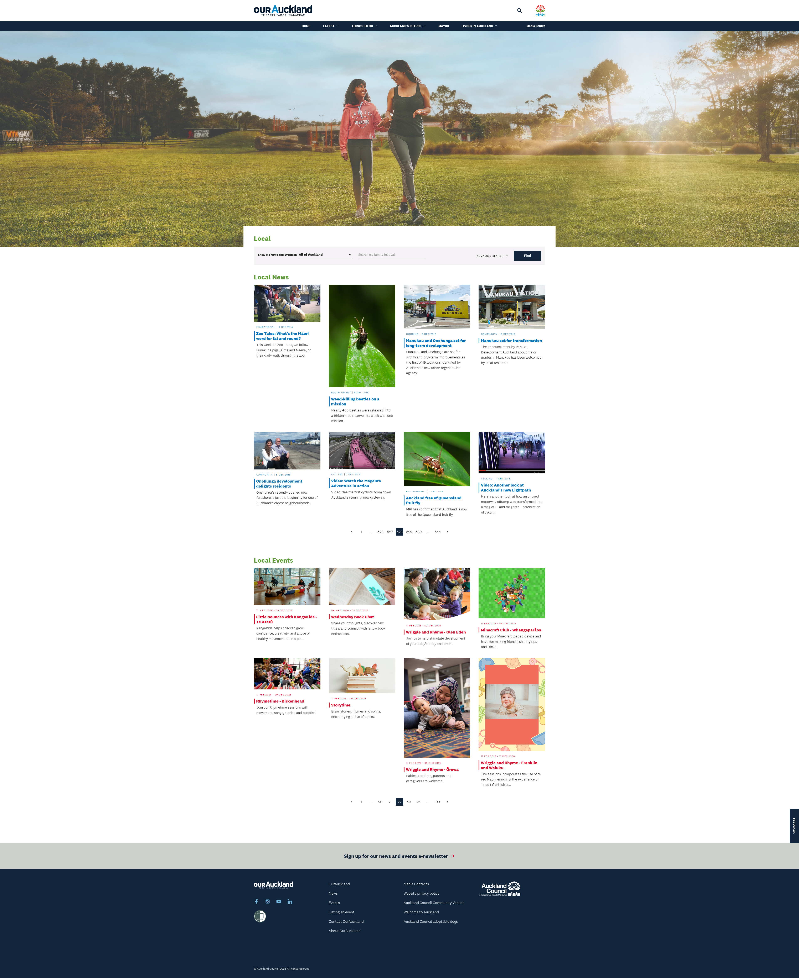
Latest (329, 26)
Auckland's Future (406, 26)
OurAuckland (339, 884)
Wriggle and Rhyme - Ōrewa (432, 769)
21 (390, 802)
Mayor (443, 26)
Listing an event (341, 912)
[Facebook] (256, 902)
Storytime (340, 705)
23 (409, 802)
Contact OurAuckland (346, 921)
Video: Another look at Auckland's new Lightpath (506, 488)
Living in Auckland (477, 26)
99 (438, 802)
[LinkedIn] (290, 902)
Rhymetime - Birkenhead (280, 701)
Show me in (277, 255)
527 (390, 532)
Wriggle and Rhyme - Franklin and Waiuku (509, 765)
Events (334, 902)
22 (399, 802)
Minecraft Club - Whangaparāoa (511, 629)
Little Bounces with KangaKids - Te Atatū (286, 619)
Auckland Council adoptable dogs (431, 921)
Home (306, 26)
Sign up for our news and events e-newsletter (396, 856)
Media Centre (535, 26)
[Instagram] (267, 902)
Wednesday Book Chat (352, 616)
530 (419, 532)
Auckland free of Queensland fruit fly (434, 500)
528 (400, 532)
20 (380, 802)
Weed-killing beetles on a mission (355, 401)
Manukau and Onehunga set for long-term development (436, 343)
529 (409, 532)
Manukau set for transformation (511, 340)
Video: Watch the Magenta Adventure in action (356, 483)
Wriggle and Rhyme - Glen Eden (436, 632)
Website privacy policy (421, 893)
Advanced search (490, 256)
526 (380, 532)
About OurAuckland (345, 931)
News (333, 893)
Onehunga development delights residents (279, 484)
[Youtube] (278, 902)
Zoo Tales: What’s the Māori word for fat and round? (282, 336)
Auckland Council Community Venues (434, 902)
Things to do (362, 26)
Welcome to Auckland (421, 912)
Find (527, 255)
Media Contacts (416, 884)
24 (419, 802)
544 (438, 532)
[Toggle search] (519, 10)
